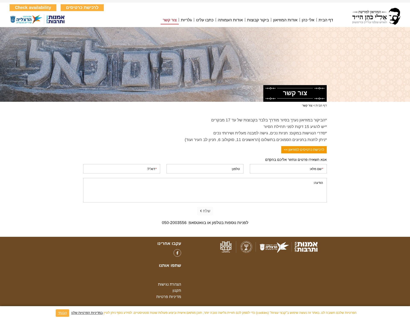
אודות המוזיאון (285, 20)
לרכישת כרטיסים (82, 7)
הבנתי (62, 313)
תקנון (177, 290)
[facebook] (177, 253)
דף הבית (326, 20)
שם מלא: (316, 169)
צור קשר (170, 20)
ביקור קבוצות (258, 20)
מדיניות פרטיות (168, 297)
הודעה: (318, 183)
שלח (206, 211)
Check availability (33, 7)
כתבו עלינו (205, 20)
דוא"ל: (152, 169)
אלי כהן (308, 20)
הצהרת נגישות (169, 284)
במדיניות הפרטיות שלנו (87, 313)
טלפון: (235, 169)
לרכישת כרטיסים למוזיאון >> (304, 149)
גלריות (186, 20)
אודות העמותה (230, 20)
